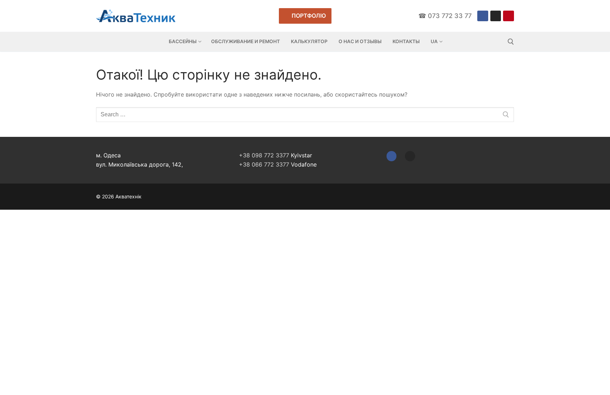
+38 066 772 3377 (264, 164)
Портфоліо (308, 15)
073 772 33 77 (450, 15)
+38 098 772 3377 (264, 155)
